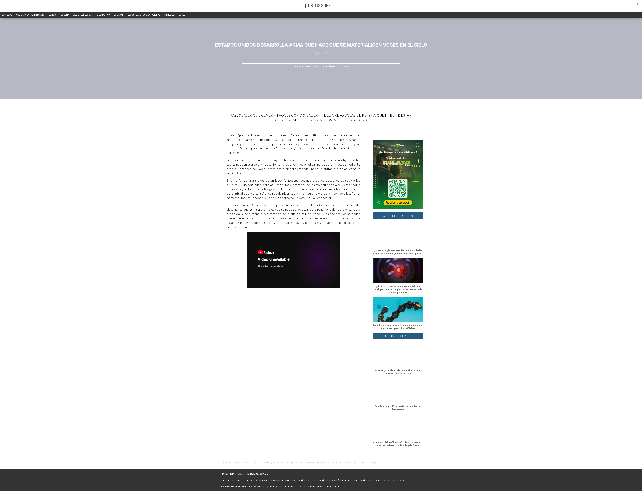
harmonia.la (290, 486)
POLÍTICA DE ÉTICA (307, 481)
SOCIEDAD (119, 15)
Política (310, 462)
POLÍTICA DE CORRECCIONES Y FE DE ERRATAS (382, 481)
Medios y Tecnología (273, 462)
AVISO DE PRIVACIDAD (231, 481)
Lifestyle (373, 462)
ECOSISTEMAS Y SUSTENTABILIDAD (144, 15)
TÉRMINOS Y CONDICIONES (282, 481)
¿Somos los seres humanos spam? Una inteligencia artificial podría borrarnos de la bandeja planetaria (398, 289)
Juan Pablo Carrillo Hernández (317, 66)
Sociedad (337, 462)
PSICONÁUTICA (103, 15)
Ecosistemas (351, 462)
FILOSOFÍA (64, 15)
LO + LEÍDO (7, 15)
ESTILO (182, 15)
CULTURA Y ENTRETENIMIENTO (30, 15)
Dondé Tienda (332, 486)
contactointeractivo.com (311, 486)
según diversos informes (313, 144)
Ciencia (321, 54)
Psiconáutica (323, 462)
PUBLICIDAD (261, 481)
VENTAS (248, 481)
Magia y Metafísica (295, 462)
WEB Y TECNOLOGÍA (82, 15)
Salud (363, 462)
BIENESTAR (169, 15)
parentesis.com (274, 486)
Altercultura (226, 462)
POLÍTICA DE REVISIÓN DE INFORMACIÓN (338, 481)
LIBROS (52, 15)
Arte (237, 462)
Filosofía (256, 462)
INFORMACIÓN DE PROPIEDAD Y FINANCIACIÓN (242, 486)
